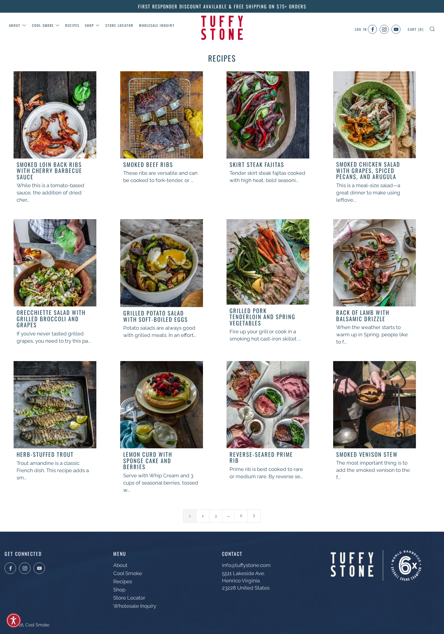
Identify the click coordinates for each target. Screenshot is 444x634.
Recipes (72, 25)
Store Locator (119, 25)
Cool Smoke (43, 25)
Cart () (416, 29)
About (15, 25)
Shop (89, 25)
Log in (361, 29)
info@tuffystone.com (246, 565)
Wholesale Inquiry (157, 25)
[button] (13, 620)
